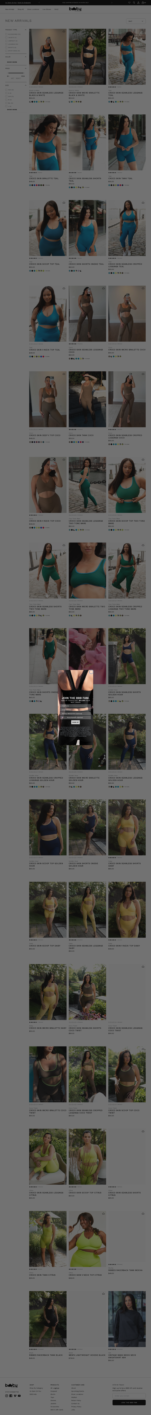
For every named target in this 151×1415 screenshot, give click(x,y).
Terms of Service (82, 736)
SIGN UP (75, 722)
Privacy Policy (72, 736)
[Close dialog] (91, 672)
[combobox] (63, 717)
